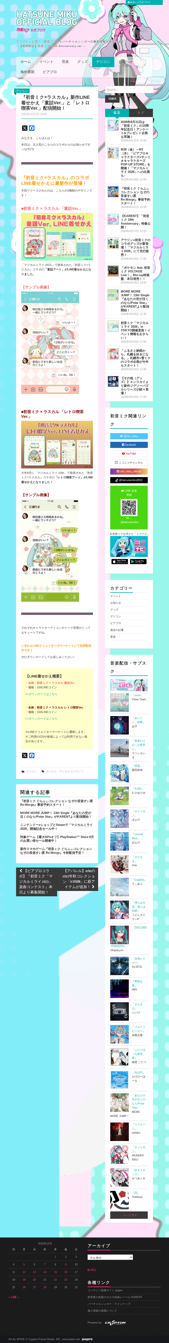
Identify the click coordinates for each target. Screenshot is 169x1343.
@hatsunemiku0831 (130, 480)
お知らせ (126, 61)
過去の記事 (117, 630)
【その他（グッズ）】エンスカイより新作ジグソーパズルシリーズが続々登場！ (135, 385)
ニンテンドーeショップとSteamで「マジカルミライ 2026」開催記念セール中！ (56, 826)
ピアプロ (50, 72)
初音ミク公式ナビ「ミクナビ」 (129, 534)
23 (65, 1279)
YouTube (130, 453)
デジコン (103, 61)
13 (34, 1272)
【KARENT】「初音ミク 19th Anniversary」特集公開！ (136, 221)
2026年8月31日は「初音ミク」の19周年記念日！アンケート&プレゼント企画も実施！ (135, 129)
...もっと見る (129, 1215)
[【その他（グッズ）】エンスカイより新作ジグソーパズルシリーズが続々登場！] (113, 381)
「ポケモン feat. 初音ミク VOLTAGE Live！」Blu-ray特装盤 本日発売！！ (135, 273)
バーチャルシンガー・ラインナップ (109, 1304)
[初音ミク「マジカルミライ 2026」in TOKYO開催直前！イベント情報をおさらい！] (113, 326)
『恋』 (136, 1192)
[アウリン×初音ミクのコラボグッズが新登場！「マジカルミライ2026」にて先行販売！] (113, 243)
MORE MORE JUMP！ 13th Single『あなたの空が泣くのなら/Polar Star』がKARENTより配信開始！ (56, 814)
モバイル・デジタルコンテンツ (64, 771)
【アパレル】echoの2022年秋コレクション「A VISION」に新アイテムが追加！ (78, 879)
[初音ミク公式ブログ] (47, 21)
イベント (46, 61)
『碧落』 (137, 765)
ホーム (25, 61)
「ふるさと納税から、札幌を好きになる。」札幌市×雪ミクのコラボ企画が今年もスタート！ (135, 358)
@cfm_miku (130, 436)
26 (24, 1287)
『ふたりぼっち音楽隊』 (138, 1053)
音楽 (65, 61)
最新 (117, 112)
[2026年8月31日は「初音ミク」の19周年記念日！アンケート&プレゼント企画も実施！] (113, 125)
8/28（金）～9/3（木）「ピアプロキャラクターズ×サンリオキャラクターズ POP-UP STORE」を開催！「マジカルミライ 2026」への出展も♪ (135, 162)
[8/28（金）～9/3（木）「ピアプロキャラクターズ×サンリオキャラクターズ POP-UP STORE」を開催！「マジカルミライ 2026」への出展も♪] (113, 153)
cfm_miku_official (130, 471)
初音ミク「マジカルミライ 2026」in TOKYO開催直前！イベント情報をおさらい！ (135, 330)
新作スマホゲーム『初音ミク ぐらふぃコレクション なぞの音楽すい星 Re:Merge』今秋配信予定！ (56, 850)
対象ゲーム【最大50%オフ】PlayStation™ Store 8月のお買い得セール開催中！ (57, 838)
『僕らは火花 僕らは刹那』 (138, 906)
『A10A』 (138, 788)
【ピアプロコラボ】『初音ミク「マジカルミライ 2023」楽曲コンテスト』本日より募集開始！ (36, 881)
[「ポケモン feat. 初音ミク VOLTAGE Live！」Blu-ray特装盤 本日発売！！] (113, 271)
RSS (93, 1270)
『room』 (137, 695)
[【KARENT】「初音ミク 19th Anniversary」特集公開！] (113, 219)
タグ (141, 112)
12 (24, 1272)
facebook (130, 444)
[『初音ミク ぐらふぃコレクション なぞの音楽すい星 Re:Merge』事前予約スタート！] (113, 192)
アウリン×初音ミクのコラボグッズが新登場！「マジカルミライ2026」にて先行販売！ (135, 247)
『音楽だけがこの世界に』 (138, 745)
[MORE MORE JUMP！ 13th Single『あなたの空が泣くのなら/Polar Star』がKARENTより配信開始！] (113, 295)
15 (55, 1272)
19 (24, 1279)
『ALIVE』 (138, 1072)
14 (44, 1272)
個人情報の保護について (102, 1310)
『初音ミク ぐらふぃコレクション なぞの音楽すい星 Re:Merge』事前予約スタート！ (56, 802)
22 (55, 1279)
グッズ (82, 61)
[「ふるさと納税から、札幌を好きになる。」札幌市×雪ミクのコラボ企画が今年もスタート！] (113, 354)
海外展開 (27, 72)
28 (44, 1287)
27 (34, 1287)
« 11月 (12, 1297)
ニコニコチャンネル (130, 462)
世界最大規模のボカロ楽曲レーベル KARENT (115, 1297)
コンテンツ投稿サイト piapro (105, 1290)
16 (65, 1272)
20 (34, 1279)
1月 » (16, 1297)
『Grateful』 (139, 879)
